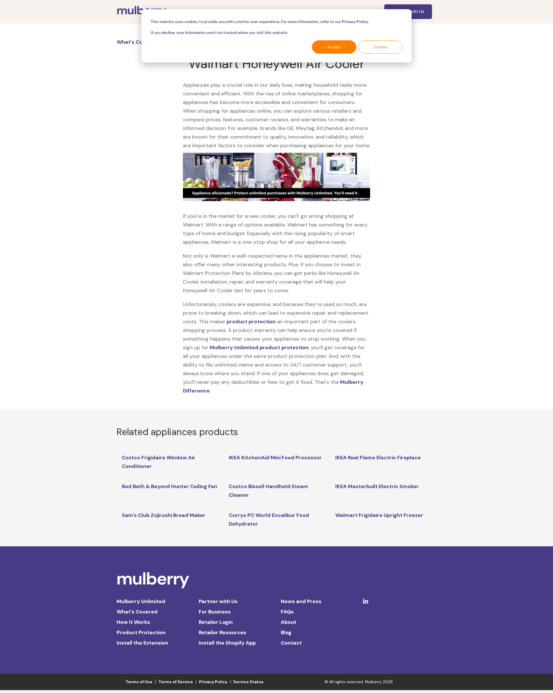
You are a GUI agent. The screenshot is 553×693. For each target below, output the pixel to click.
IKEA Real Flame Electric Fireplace (378, 457)
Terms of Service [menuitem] (175, 681)
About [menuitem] (288, 622)
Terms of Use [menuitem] (139, 681)
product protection (251, 321)
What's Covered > (140, 42)
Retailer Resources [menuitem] (222, 632)
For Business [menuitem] (215, 611)
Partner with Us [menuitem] (218, 601)
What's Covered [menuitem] (137, 611)
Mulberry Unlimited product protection (258, 347)
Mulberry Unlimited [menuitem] (141, 601)
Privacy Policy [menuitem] (213, 681)
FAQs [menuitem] (287, 611)
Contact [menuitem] (291, 642)
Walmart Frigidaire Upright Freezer (379, 515)
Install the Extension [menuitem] (142, 642)
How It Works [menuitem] (133, 622)
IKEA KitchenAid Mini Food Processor (275, 457)
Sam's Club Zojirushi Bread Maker (163, 515)
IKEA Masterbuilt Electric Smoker (377, 486)
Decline (380, 46)
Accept (334, 46)
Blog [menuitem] (286, 632)
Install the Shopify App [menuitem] (227, 642)
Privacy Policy (355, 21)
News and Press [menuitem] (301, 601)
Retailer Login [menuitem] (216, 622)
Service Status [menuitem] (248, 681)
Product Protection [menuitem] (141, 632)
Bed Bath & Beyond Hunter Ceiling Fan (169, 486)
